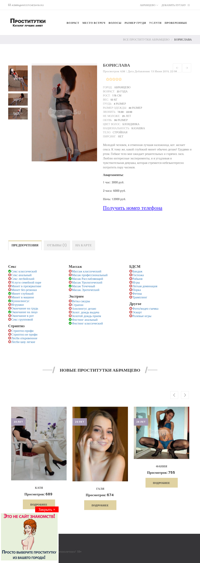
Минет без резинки (24, 290)
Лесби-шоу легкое (23, 342)
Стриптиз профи (22, 331)
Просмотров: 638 (114, 71)
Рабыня (137, 279)
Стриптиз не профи (24, 335)
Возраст (73, 23)
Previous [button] (174, 395)
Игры (136, 283)
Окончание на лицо (24, 312)
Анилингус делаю (84, 309)
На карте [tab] (83, 245)
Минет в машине (22, 297)
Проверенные (176, 23)
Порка (136, 290)
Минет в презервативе (26, 286)
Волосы (115, 23)
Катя (39, 488)
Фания (161, 466)
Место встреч (93, 23)
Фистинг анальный (85, 320)
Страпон (77, 305)
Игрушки (17, 305)
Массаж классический (86, 272)
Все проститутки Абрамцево (146, 40)
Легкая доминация (144, 286)
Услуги (155, 23)
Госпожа (138, 275)
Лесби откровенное (24, 338)
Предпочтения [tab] (25, 245)
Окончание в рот (22, 316)
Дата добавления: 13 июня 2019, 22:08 (152, 71)
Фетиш (137, 294)
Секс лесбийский (22, 279)
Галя (100, 489)
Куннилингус (20, 301)
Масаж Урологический (87, 283)
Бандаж (137, 272)
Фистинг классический (87, 324)
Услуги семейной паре (26, 283)
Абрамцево (147, 5)
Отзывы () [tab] (57, 245)
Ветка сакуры (81, 301)
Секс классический (24, 272)
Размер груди (135, 23)
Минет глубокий (22, 294)
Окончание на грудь (24, 309)
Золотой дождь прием (86, 316)
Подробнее (38, 504)
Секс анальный (21, 275)
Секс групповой (22, 320)
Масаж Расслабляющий (87, 279)
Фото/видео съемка (145, 309)
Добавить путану (174, 5)
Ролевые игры (141, 316)
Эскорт (137, 312)
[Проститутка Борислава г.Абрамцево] (19, 77)
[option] (39, 458)
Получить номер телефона (132, 208)
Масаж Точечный (83, 286)
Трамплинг (139, 297)
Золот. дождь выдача (85, 312)
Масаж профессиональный (90, 275)
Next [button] (185, 395)
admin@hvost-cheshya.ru (28, 5)
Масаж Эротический (85, 290)
